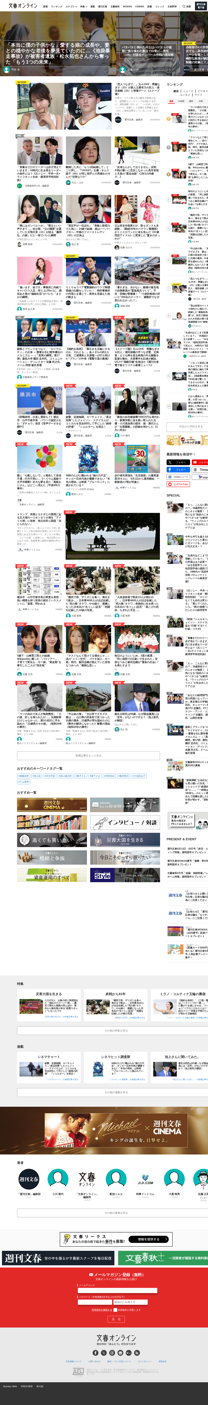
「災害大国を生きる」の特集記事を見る (60, 1017)
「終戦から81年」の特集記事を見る (129, 1018)
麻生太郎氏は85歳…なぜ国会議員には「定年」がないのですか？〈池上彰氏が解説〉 (137, 717)
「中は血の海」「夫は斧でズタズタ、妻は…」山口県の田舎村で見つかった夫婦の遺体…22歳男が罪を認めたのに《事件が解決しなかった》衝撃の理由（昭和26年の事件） (88, 720)
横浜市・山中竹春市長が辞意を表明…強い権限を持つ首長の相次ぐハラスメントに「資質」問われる (39, 600)
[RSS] (137, 1353)
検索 (188, 6)
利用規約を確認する (102, 1310)
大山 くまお (78, 182)
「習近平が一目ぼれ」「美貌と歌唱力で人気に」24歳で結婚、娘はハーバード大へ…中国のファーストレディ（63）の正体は (88, 230)
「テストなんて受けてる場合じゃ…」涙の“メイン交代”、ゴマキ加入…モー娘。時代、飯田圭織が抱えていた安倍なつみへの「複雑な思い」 (88, 660)
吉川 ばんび (196, 326)
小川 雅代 (125, 435)
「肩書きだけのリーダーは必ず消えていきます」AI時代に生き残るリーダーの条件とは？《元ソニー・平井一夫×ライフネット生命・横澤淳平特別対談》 (39, 173)
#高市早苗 (50, 776)
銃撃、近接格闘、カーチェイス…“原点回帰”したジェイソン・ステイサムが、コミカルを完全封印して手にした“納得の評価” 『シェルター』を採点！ (88, 422)
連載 (92, 6)
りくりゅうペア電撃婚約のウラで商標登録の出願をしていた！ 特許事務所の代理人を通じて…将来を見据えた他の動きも (88, 292)
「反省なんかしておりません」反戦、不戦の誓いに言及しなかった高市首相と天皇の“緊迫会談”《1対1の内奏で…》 (137, 172)
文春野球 (172, 6)
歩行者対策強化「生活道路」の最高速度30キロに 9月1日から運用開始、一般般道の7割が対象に (137, 478)
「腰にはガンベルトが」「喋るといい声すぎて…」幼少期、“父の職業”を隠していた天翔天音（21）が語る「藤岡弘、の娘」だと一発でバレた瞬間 (39, 230)
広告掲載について (73, 1361)
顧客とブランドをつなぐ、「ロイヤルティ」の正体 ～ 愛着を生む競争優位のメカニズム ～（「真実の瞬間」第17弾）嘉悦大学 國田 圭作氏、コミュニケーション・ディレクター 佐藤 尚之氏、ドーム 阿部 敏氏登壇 (40, 357)
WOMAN (127, 6)
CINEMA (139, 6)
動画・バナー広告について (119, 1361)
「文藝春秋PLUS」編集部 (36, 185)
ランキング (56, 6)
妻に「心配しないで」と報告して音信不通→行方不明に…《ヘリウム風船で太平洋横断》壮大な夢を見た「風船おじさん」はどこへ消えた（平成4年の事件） (39, 482)
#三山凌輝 (23, 781)
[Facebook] (95, 1353)
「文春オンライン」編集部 (30, 504)
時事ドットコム (128, 487)
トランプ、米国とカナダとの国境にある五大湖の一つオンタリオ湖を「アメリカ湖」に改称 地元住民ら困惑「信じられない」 (39, 519)
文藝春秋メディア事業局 (35, 377)
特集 (82, 6)
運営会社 (163, 1361)
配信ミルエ (77, 494)
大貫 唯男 (76, 615)
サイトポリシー (145, 1361)
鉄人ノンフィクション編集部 (32, 743)
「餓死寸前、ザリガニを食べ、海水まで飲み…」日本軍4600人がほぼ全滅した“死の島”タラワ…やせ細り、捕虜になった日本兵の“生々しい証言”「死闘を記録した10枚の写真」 (88, 604)
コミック (159, 6)
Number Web (10, 1386)
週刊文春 (102, 6)
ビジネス (203, 91)
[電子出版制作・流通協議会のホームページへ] (78, 1372)
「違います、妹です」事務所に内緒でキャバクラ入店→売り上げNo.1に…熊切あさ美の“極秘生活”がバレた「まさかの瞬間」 (39, 292)
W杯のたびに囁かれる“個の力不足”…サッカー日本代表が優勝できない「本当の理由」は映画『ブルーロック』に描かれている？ (88, 480)
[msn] (129, 1353)
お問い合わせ (94, 1361)
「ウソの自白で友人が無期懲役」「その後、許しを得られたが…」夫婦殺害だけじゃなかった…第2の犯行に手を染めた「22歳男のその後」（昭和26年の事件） (39, 720)
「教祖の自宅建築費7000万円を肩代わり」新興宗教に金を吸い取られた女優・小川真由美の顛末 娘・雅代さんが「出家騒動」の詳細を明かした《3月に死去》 (137, 423)
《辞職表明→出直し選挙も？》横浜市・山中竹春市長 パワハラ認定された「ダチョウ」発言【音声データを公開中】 (39, 422)
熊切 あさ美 (29, 309)
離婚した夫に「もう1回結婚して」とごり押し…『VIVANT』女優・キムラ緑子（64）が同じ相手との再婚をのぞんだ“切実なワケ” (88, 172)
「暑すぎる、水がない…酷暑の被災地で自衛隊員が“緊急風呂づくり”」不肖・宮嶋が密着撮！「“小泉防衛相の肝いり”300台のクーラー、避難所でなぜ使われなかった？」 (137, 294)
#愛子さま (95, 776)
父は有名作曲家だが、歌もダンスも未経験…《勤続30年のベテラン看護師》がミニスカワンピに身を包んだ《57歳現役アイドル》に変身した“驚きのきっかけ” (137, 232)
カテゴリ (70, 6)
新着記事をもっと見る (89, 755)
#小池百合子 (139, 776)
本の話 (39, 1386)
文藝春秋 (115, 6)
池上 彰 (75, 244)
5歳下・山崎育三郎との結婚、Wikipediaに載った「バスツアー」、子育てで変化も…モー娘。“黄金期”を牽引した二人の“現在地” (39, 660)
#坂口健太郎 (65, 776)
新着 (45, 6)
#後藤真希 (23, 776)
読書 (149, 6)
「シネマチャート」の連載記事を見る (61, 1079)
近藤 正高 (27, 674)
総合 (176, 91)
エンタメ (185, 94)
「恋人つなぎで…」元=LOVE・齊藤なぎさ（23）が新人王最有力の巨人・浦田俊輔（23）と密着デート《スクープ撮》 (137, 89)
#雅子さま (81, 776)
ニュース (188, 91)
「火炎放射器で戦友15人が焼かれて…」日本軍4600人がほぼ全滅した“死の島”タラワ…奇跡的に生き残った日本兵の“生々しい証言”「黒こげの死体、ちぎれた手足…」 (137, 604)
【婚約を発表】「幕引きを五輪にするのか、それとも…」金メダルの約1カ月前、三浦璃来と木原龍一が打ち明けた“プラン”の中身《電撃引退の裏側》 (88, 354)
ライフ (198, 94)
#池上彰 (37, 776)
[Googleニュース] (120, 1353)
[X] (104, 1353)
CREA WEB (26, 1386)
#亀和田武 (123, 776)
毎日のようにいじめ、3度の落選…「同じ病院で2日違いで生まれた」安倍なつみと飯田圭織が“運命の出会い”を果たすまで (137, 660)
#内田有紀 (109, 776)
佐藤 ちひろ (126, 247)
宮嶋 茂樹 (125, 306)
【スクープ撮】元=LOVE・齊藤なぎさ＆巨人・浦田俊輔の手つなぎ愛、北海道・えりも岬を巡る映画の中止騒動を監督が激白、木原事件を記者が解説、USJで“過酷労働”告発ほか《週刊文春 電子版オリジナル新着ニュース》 (137, 357)
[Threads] (112, 1353)
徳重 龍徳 (27, 244)
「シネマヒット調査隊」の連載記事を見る (126, 1079)
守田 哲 (194, 389)
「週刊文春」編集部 (132, 119)
